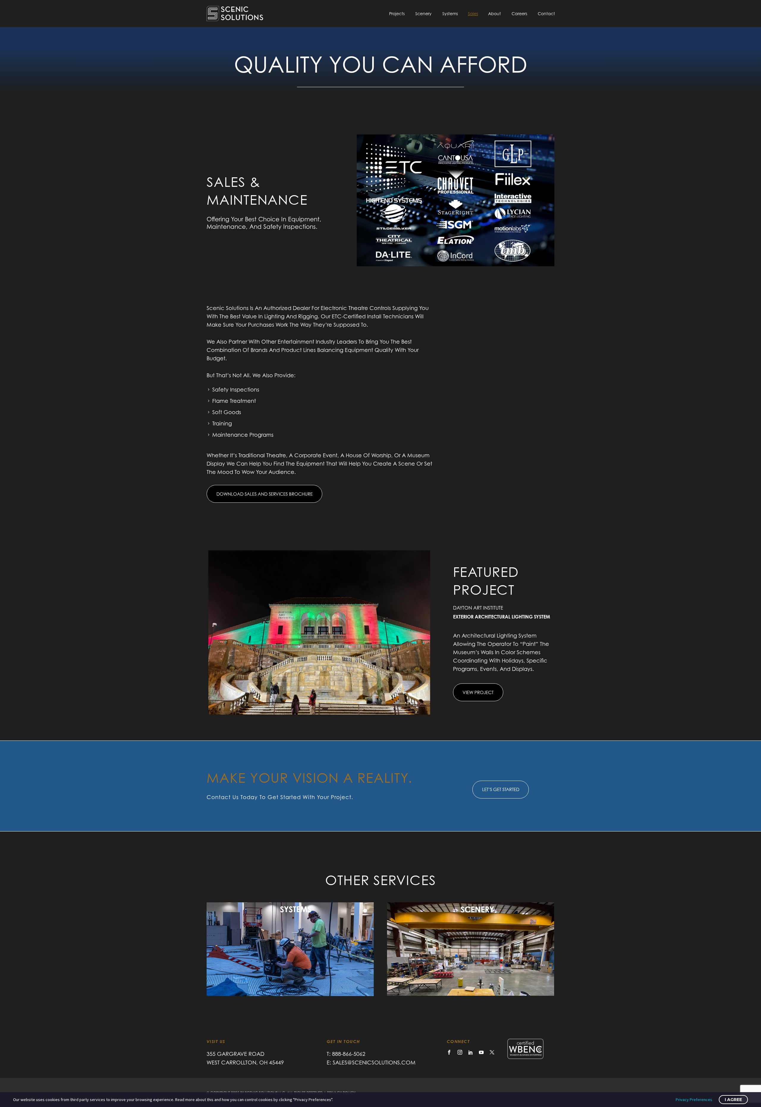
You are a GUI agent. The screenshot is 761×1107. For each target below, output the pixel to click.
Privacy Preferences (694, 1099)
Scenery (423, 13)
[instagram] (459, 1052)
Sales (473, 13)
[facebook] (449, 1052)
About (494, 13)
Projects (397, 13)
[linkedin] (470, 1052)
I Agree (733, 1099)
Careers (519, 13)
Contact (546, 13)
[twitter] (492, 1052)
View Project (478, 692)
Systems (450, 13)
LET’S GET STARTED (500, 789)
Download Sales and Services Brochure (264, 494)
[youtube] (481, 1052)
